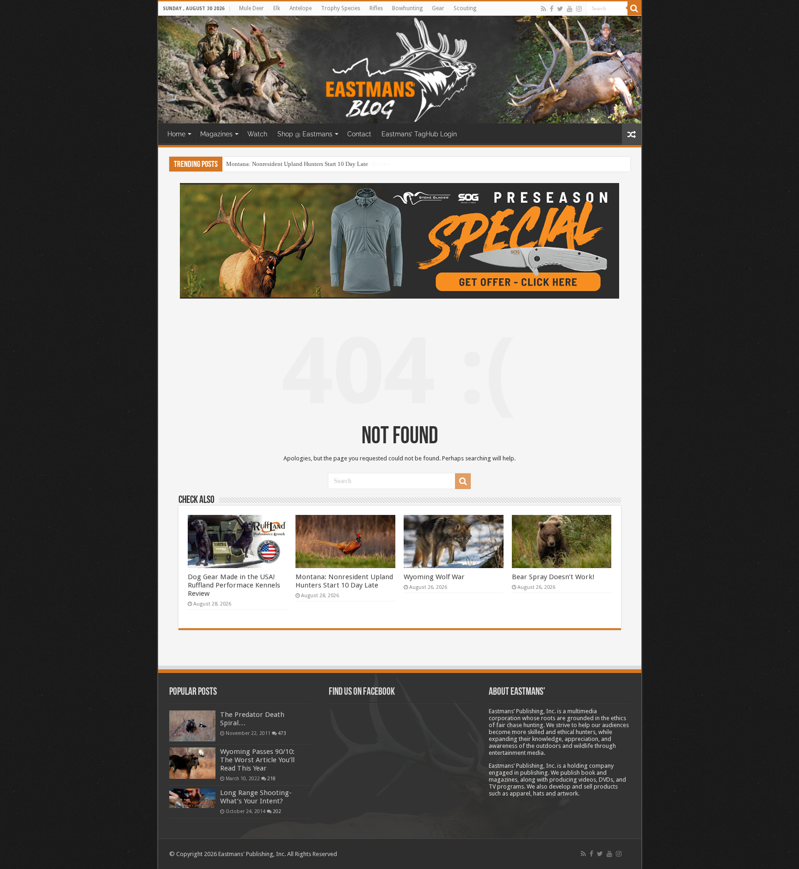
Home (176, 134)
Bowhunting (407, 8)
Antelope (300, 8)
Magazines (216, 134)
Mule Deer (251, 8)
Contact (359, 134)
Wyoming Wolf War (434, 577)
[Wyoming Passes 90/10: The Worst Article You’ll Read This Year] (192, 763)
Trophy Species (340, 8)
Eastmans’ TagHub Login (419, 134)
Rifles (376, 8)
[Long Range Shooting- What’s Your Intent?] (192, 798)
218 (271, 778)
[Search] (634, 8)
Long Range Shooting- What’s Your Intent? (256, 797)
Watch (257, 134)
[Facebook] (551, 8)
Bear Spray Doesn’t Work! (553, 577)
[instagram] (579, 8)
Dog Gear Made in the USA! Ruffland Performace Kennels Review (234, 585)
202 (277, 811)
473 (282, 733)
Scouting (465, 8)
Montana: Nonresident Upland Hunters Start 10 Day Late (297, 163)
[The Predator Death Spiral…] (192, 725)
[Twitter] (560, 8)
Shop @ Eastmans (304, 134)
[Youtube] (569, 8)
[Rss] (543, 8)
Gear (438, 8)
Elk (276, 8)
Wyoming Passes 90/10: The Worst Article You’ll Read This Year (257, 759)
